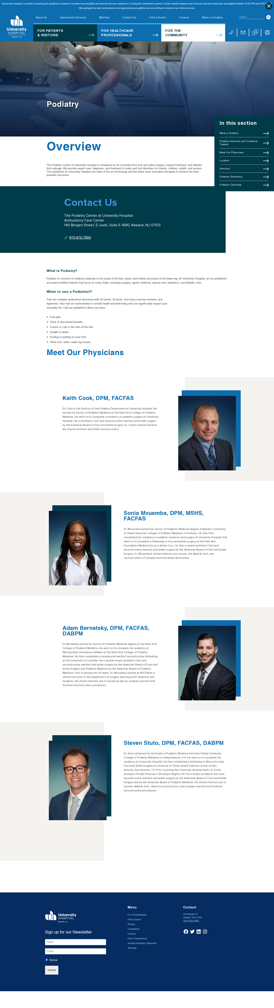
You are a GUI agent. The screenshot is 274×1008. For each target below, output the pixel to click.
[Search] (268, 17)
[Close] (268, 6)
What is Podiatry (229, 133)
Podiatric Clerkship (230, 185)
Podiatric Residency (231, 177)
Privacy (131, 924)
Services (225, 169)
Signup (53, 960)
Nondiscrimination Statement (142, 943)
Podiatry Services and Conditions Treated (239, 142)
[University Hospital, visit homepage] (17, 26)
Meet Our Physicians (232, 152)
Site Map (132, 948)
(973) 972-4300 (191, 921)
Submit (52, 970)
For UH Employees (137, 915)
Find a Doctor (134, 919)
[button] (255, 32)
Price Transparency (137, 938)
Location (224, 160)
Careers (132, 934)
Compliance (134, 929)
